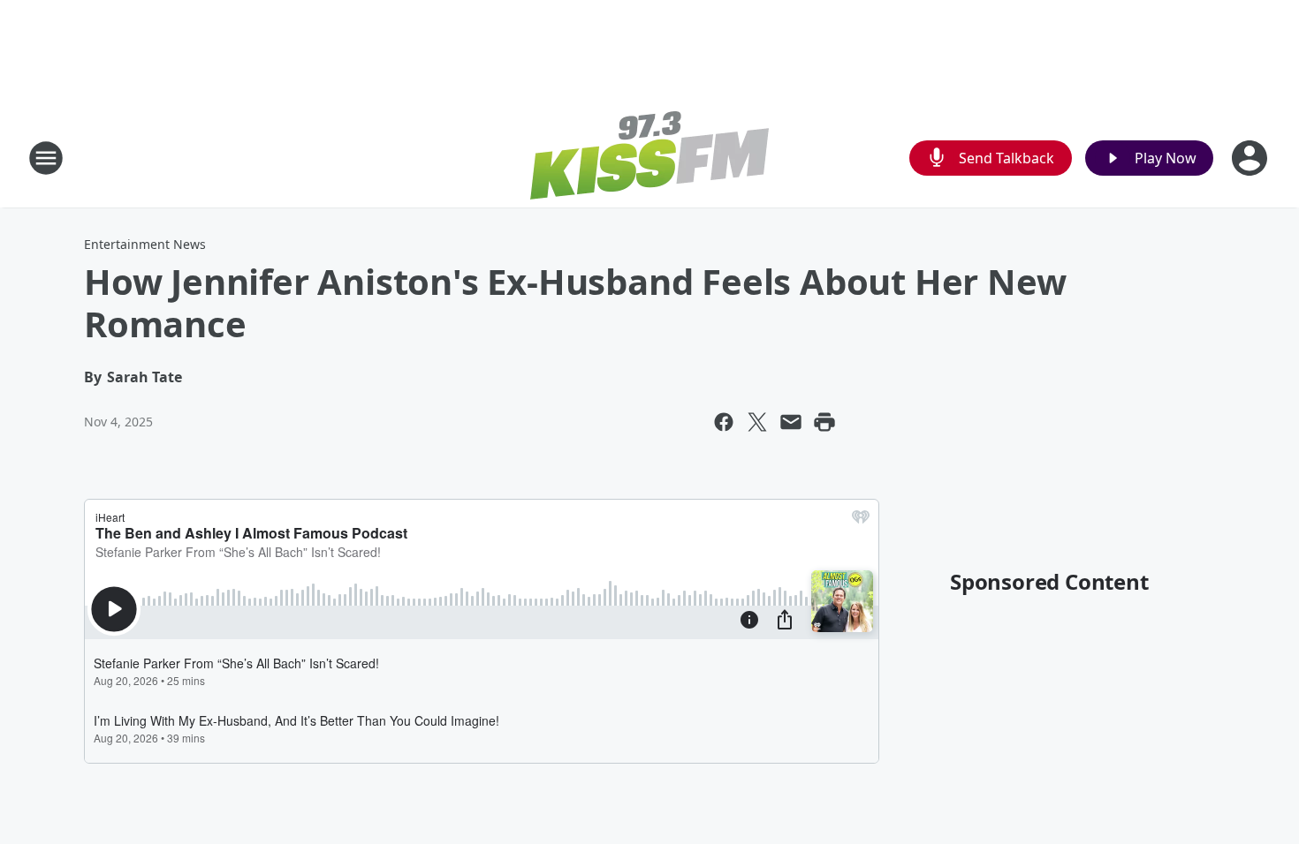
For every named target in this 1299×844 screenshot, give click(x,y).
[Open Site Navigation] (46, 158)
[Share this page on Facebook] (723, 422)
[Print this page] (824, 422)
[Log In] (1251, 158)
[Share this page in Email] (791, 422)
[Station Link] (649, 157)
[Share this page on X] (757, 422)
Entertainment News (145, 244)
